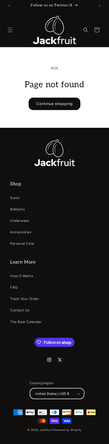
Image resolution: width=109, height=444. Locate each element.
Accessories (21, 232)
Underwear (19, 221)
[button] (10, 29)
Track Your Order (24, 299)
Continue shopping (54, 103)
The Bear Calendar (26, 322)
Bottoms (17, 209)
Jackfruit (46, 430)
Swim (15, 198)
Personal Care (22, 243)
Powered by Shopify (67, 430)
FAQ (14, 287)
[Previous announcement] (9, 5)
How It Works (21, 276)
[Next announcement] (99, 5)
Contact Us (20, 310)
